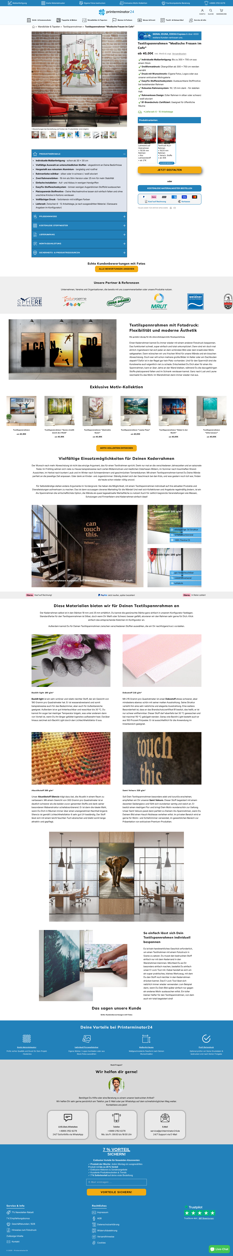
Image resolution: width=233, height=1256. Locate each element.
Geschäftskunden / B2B (23, 1224)
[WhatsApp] (171, 208)
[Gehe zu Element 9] (104, 135)
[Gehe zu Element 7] (87, 135)
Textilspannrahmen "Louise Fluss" (135, 430)
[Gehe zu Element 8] (96, 135)
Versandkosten (179, 53)
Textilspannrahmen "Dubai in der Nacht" (173, 431)
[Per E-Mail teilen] (175, 208)
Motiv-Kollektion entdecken (116, 448)
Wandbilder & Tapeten (49, 26)
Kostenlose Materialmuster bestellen (169, 188)
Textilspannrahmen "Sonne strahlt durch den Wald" (59, 431)
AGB (99, 1218)
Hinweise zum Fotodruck (24, 1230)
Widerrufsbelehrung (107, 1230)
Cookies (101, 1242)
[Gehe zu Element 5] (70, 135)
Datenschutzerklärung (108, 1224)
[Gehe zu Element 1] (35, 135)
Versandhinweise (105, 1236)
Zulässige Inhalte (14, 1236)
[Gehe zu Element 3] (52, 135)
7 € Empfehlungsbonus (18, 1218)
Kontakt (15, 1241)
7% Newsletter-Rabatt (23, 1212)
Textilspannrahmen (72, 26)
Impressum (102, 1212)
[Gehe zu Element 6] (78, 135)
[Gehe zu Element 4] (61, 135)
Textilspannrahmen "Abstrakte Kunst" (97, 431)
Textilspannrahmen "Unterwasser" (211, 431)
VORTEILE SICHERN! (116, 1192)
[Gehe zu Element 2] (44, 135)
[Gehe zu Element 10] (113, 135)
